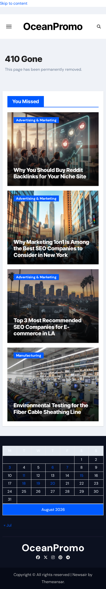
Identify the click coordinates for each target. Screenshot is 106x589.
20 (52, 483)
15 (81, 475)
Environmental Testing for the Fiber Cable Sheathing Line (51, 408)
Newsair (79, 574)
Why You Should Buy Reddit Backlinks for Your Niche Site (50, 173)
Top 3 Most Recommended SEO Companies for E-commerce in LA (47, 327)
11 (24, 475)
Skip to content (13, 3)
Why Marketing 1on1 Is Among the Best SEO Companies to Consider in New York (51, 248)
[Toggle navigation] (9, 26)
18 (24, 483)
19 (38, 483)
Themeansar (53, 581)
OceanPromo (53, 26)
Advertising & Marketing (36, 120)
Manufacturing (28, 355)
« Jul (8, 525)
